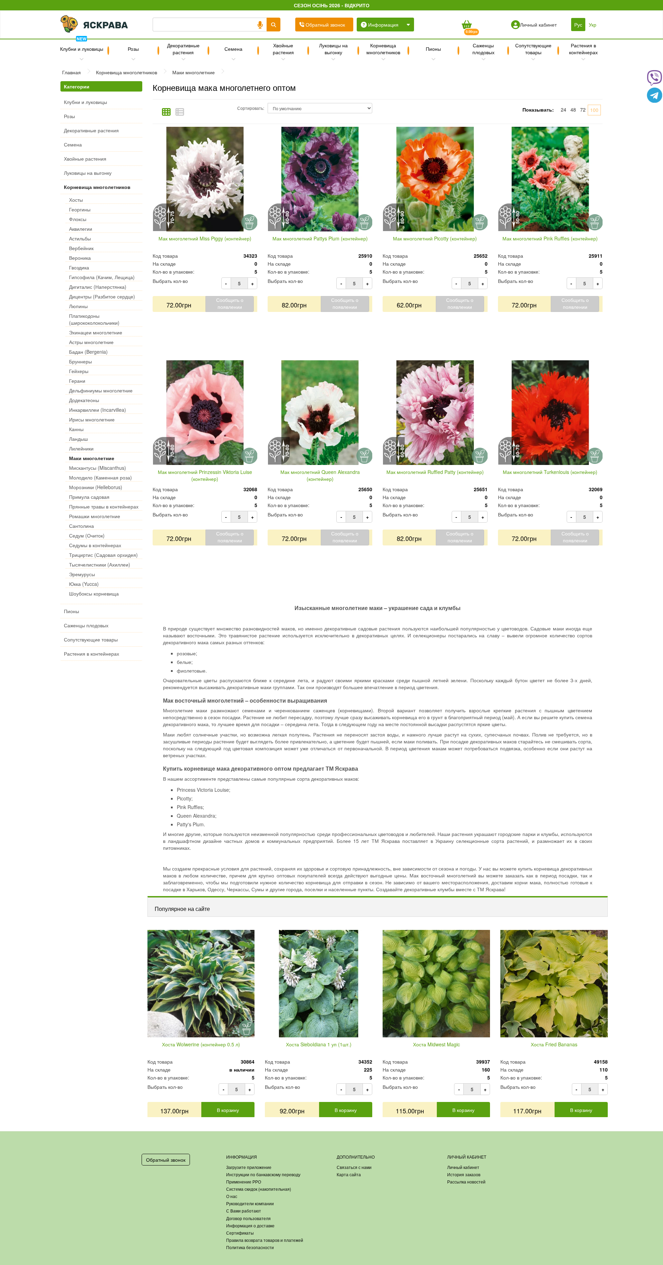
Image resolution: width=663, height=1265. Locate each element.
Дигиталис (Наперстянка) (97, 286)
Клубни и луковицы (81, 46)
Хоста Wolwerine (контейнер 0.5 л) (201, 1044)
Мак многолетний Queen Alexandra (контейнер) (320, 475)
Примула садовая (89, 496)
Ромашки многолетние (94, 516)
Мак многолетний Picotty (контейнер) (435, 238)
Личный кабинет (463, 1167)
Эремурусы (82, 574)
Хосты (76, 199)
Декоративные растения (183, 49)
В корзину (228, 1109)
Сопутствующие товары (533, 49)
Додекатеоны (84, 400)
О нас (231, 1196)
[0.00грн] (466, 24)
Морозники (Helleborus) (95, 487)
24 (563, 109)
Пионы (433, 48)
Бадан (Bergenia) (88, 351)
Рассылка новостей (466, 1182)
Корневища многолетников (383, 49)
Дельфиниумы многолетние (101, 390)
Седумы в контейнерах (95, 545)
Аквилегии (80, 228)
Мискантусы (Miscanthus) (97, 467)
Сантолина (81, 525)
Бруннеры (80, 361)
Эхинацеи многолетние (95, 332)
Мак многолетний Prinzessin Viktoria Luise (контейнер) (205, 475)
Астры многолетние (91, 342)
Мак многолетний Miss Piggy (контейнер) (204, 238)
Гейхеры (78, 371)
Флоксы (77, 219)
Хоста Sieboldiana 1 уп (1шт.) (319, 1044)
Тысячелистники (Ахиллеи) (99, 564)
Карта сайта (349, 1174)
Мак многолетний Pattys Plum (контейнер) (320, 238)
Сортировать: (250, 108)
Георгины (79, 209)
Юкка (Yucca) (84, 583)
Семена (233, 48)
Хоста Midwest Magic (436, 1044)
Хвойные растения (283, 49)
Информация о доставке (250, 1225)
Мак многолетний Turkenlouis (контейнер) (550, 471)
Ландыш (78, 438)
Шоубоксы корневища (94, 593)
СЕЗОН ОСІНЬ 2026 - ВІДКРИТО (331, 5)
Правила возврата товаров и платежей (264, 1240)
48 (573, 109)
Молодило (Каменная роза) (100, 477)
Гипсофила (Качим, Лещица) (102, 277)
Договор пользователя (248, 1218)
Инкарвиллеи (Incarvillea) (97, 409)
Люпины (78, 306)
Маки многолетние (91, 458)
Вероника (80, 257)
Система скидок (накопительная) (258, 1189)
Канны (76, 429)
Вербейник (81, 248)
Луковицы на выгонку (333, 49)
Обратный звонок (165, 1159)
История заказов (463, 1174)
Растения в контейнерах (583, 49)
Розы (133, 48)
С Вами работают (243, 1211)
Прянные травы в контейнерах (103, 506)
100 (594, 109)
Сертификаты (240, 1233)
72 (583, 109)
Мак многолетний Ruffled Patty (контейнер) (435, 471)
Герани (77, 380)
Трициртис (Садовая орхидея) (103, 554)
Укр (592, 24)
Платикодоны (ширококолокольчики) (94, 319)
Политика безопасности (250, 1247)
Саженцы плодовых (483, 49)
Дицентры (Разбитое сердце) (102, 296)
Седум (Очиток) (87, 535)
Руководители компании (250, 1203)
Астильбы (80, 238)
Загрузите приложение (248, 1167)
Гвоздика (79, 267)
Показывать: (538, 109)
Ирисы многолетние (92, 419)
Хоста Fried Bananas (554, 1044)
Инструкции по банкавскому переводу (263, 1174)
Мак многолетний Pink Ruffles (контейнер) (550, 238)
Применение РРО (243, 1182)
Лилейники (81, 448)
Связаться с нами (354, 1167)
